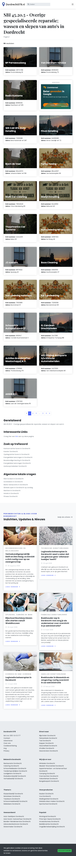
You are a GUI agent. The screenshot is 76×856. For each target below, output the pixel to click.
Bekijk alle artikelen (64, 517)
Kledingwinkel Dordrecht (48, 799)
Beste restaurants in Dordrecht (16, 485)
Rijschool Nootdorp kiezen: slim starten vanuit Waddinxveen (18, 621)
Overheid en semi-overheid (18, 674)
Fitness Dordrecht (11, 496)
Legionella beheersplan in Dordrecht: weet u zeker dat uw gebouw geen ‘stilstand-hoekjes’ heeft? (55, 555)
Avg (5, 748)
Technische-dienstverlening (55, 548)
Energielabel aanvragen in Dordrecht (18, 457)
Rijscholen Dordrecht (47, 735)
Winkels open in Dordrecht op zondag (18, 487)
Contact (7, 738)
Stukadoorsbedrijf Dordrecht (15, 776)
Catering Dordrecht (11, 766)
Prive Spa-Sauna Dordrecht (50, 819)
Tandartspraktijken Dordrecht (15, 771)
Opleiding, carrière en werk (19, 615)
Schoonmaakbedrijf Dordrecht (15, 801)
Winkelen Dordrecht (47, 763)
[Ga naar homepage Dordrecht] (13, 4)
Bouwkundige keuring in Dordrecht (17, 460)
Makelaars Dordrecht (12, 804)
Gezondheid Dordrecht (48, 746)
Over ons (7, 743)
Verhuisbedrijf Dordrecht (13, 778)
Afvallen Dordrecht (46, 748)
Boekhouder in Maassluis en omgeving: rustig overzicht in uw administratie (55, 680)
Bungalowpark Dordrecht (49, 781)
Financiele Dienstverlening (54, 615)
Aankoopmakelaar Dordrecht (15, 466)
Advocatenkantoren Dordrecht (16, 824)
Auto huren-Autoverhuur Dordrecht (17, 819)
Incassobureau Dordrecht (49, 821)
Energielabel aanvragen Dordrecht (17, 463)
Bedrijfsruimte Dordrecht (49, 824)
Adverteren (8, 740)
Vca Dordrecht (45, 796)
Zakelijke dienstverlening (53, 674)
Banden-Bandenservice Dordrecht (17, 821)
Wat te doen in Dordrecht (14, 479)
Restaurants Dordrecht (13, 763)
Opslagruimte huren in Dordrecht (16, 454)
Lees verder (12, 587)
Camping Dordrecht (47, 773)
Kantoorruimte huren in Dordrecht (17, 448)
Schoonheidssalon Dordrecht (15, 768)
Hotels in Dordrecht (11, 493)
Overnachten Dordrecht (48, 776)
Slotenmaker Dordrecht (13, 827)
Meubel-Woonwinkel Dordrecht (51, 766)
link (16, 436)
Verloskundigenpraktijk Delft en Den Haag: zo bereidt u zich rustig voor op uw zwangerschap (20, 558)
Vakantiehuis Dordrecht (48, 778)
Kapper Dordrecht (46, 743)
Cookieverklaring (10, 746)
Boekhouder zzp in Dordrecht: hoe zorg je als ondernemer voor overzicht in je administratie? (55, 622)
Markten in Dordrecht (12, 490)
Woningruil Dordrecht (47, 816)
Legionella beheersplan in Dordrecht (18, 678)
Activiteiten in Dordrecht (13, 482)
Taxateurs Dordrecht (12, 799)
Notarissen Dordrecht (12, 796)
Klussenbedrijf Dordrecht (13, 794)
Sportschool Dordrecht (48, 804)
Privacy (6, 751)
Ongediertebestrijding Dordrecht (52, 827)
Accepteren (64, 850)
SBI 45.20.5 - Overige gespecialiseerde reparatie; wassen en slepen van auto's (34, 424)
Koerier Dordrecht (11, 451)
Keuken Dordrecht (46, 794)
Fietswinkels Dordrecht (48, 738)
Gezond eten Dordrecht (48, 751)
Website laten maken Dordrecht (52, 801)
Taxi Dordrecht (45, 740)
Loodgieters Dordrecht (12, 773)
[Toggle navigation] (72, 4)
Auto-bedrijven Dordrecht (14, 816)
